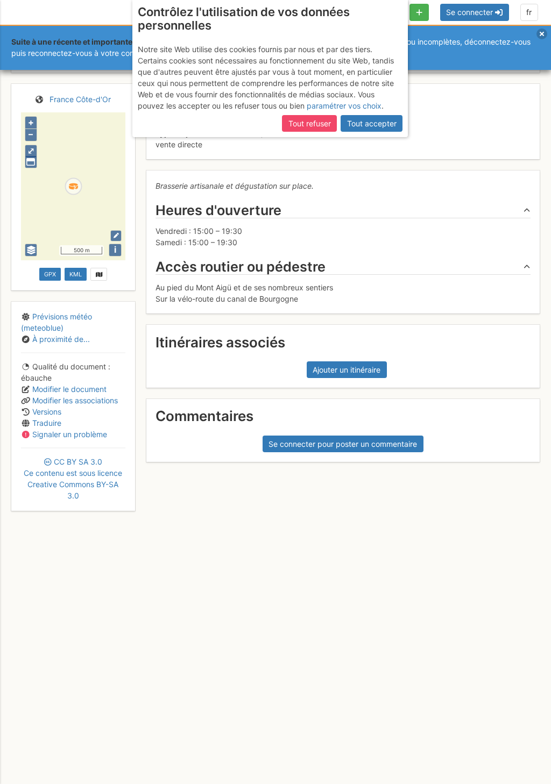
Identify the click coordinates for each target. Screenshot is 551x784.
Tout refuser (309, 123)
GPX (50, 274)
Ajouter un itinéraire (346, 369)
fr (529, 12)
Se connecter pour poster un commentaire (343, 443)
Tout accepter (372, 123)
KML (75, 274)
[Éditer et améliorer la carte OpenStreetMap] (116, 236)
